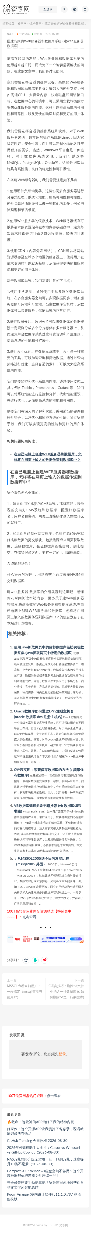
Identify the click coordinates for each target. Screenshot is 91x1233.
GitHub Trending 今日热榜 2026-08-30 (37, 1141)
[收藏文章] (25, 960)
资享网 (22, 23)
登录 (62, 1054)
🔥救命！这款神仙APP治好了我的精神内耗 (40, 1122)
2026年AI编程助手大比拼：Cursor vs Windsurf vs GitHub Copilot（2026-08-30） (43, 1150)
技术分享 (35, 23)
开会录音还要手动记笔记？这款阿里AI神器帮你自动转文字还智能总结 (45, 1185)
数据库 (38, 34)
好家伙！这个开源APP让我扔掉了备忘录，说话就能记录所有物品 (45, 1131)
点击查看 (29, 917)
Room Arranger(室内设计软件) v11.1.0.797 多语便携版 (44, 1197)
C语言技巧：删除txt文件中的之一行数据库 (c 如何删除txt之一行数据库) (66, 992)
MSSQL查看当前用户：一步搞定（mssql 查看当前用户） (24, 992)
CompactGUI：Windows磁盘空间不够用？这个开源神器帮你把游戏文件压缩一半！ (45, 1173)
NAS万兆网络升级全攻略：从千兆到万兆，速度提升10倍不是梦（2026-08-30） (45, 1162)
